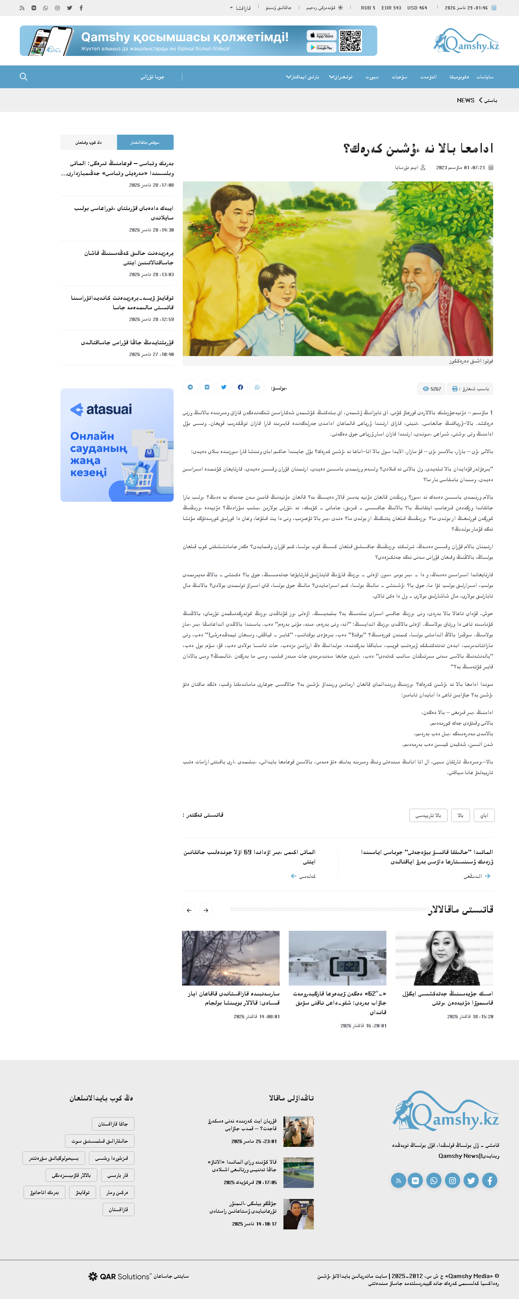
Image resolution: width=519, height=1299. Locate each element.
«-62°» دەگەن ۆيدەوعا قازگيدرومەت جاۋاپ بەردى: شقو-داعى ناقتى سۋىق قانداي (339, 1003)
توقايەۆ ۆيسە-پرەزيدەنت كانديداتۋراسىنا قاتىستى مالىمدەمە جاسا (122, 302)
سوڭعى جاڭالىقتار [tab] (145, 142)
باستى (490, 100)
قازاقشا (242, 8)
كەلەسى (307, 876)
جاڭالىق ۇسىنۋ (279, 8)
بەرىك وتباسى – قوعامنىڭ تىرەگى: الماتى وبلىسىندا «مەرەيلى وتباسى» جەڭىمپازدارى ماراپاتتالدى (120, 168)
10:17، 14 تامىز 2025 (254, 1224)
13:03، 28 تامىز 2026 (151, 274)
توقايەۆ (83, 1192)
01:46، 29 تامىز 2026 (466, 8)
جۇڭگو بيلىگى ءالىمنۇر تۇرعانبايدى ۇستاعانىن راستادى (243, 1207)
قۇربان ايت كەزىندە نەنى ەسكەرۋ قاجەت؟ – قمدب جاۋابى (242, 1125)
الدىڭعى (473, 876)
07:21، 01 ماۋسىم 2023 (461, 167)
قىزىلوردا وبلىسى (111, 1158)
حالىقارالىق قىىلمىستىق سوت (99, 1141)
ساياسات (485, 77)
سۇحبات (399, 77)
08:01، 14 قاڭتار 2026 (257, 1016)
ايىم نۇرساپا (406, 167)
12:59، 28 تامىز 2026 (151, 319)
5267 (435, 389)
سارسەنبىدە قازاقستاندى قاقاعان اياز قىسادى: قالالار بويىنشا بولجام (234, 998)
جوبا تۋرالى (153, 76)
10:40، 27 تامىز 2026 (151, 354)
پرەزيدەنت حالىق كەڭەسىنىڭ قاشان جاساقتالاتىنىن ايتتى (129, 257)
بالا (461, 815)
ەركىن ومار (117, 1192)
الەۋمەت (428, 77)
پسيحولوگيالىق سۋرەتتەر (54, 1158)
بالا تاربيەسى (428, 815)
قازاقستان (118, 1209)
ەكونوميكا (459, 77)
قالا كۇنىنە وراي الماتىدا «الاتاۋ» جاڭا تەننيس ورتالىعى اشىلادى (242, 1166)
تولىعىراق (343, 77)
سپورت (372, 77)
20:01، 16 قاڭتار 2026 (363, 1025)
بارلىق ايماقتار (305, 77)
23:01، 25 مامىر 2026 (254, 1141)
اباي (484, 815)
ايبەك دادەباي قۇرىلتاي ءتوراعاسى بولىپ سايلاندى (124, 212)
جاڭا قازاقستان (113, 1124)
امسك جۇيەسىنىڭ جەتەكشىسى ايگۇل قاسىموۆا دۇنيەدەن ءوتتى (447, 998)
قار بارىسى (118, 1175)
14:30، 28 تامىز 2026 (151, 230)
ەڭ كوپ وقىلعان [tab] (89, 142)
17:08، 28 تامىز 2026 (151, 185)
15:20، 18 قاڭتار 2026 (470, 1016)
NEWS (466, 100)
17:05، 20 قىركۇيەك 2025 (250, 1182)
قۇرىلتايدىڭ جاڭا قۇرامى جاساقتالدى (127, 342)
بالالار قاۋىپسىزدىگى (71, 1175)
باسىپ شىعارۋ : (473, 389)
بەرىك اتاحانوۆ (44, 1192)
